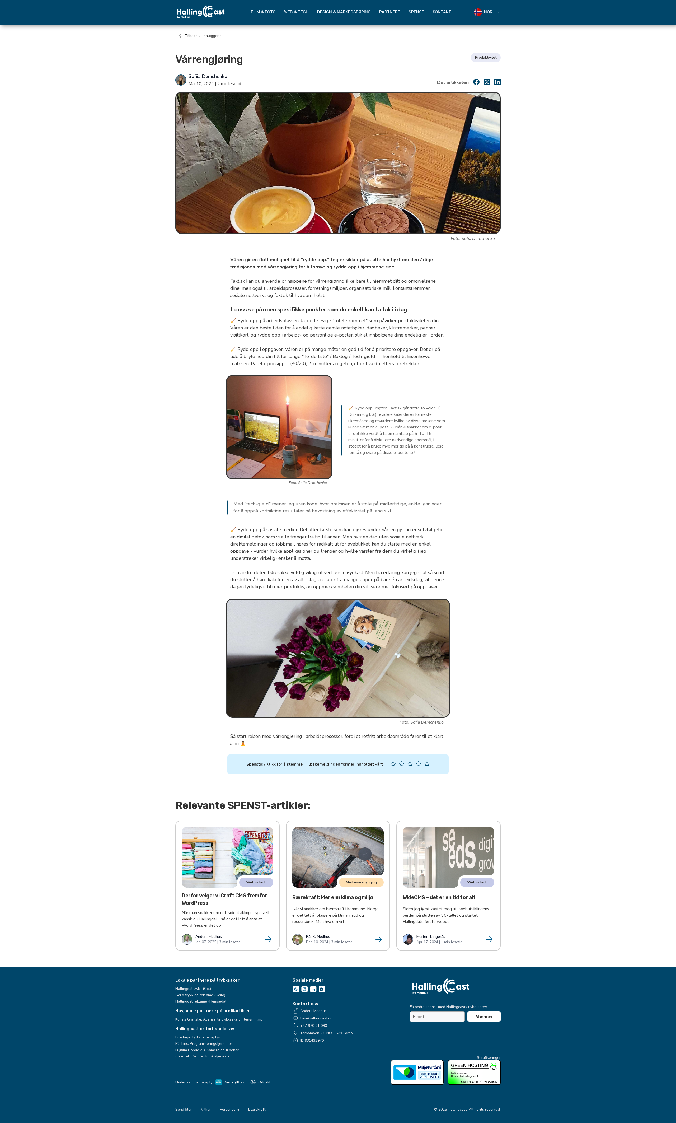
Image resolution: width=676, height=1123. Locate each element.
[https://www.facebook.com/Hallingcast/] (296, 991)
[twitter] (487, 83)
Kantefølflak (234, 1082)
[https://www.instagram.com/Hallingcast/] (304, 991)
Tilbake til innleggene (203, 36)
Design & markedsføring (344, 12)
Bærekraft (256, 1109)
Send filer (183, 1109)
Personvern (229, 1109)
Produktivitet (485, 57)
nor (488, 12)
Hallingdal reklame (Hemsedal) (201, 1001)
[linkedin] (497, 83)
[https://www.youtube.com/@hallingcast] (322, 991)
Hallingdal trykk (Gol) (193, 988)
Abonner (484, 1016)
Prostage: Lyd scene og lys (197, 1037)
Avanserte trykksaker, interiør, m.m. (232, 1019)
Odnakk (264, 1082)
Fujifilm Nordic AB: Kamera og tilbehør (207, 1049)
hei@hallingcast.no (316, 1018)
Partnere (389, 12)
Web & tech (296, 12)
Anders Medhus (313, 1010)
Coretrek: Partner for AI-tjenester (203, 1056)
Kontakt (442, 12)
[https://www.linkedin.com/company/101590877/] (313, 991)
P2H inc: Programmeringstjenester (203, 1043)
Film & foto (263, 12)
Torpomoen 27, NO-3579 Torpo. (327, 1033)
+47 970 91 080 (313, 1025)
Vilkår (206, 1109)
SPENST (416, 12)
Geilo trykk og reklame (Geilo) (200, 995)
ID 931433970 (312, 1040)
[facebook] (476, 83)
